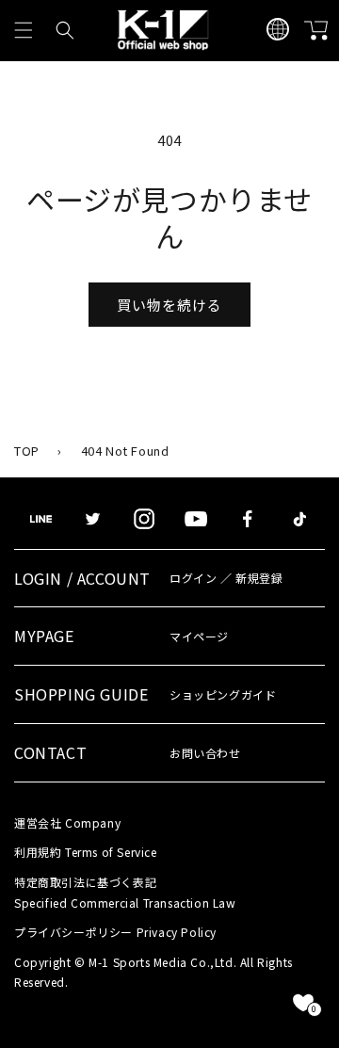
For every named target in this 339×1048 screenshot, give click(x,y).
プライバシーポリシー (115, 932)
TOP (27, 451)
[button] (23, 30)
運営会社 (67, 822)
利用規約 (85, 852)
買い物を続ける (169, 304)
